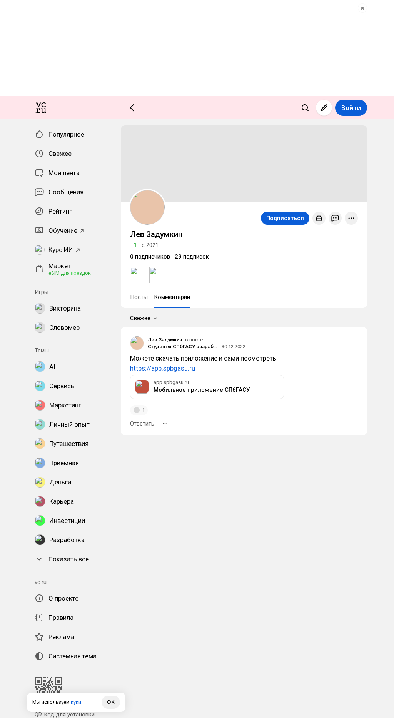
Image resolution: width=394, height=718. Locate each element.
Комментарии (172, 297)
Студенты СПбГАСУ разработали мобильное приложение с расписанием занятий (183, 346)
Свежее (140, 318)
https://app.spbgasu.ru (162, 368)
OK (111, 702)
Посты (139, 297)
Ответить (142, 423)
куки (76, 702)
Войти (351, 108)
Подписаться (285, 218)
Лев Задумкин (165, 339)
